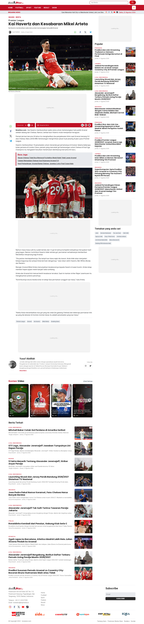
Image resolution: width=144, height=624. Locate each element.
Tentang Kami (101, 621)
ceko (97, 233)
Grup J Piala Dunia (110, 236)
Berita (18, 17)
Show (54, 8)
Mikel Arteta (45, 321)
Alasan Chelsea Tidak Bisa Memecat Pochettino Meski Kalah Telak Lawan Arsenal (47, 158)
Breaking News (55, 321)
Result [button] (43, 602)
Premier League (20, 321)
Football (19, 8)
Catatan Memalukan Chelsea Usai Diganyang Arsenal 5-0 (38, 161)
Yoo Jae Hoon (117, 233)
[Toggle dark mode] (134, 8)
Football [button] (43, 595)
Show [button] (43, 605)
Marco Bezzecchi (114, 240)
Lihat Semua (87, 381)
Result (46, 8)
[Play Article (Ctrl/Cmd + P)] (82, 125)
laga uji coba (99, 236)
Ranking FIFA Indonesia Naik (103, 243)
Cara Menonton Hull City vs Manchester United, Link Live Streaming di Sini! (47, 12)
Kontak (133, 621)
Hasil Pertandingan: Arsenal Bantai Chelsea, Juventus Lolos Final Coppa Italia (45, 164)
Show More (23, 370)
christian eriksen (121, 236)
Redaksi (127, 621)
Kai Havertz (37, 321)
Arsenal (29, 321)
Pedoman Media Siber (115, 621)
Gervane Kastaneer (106, 233)
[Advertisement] (50, 107)
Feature (37, 8)
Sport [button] (43, 598)
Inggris (11, 17)
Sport (28, 8)
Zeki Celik (125, 233)
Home (10, 8)
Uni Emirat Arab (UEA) (101, 240)
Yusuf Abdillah (16, 32)
